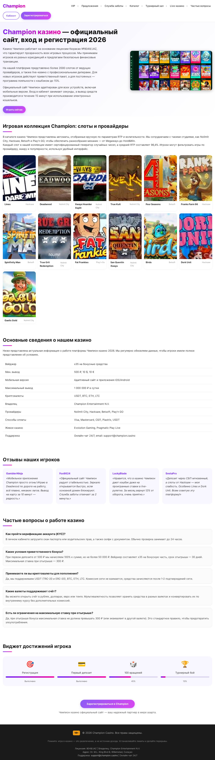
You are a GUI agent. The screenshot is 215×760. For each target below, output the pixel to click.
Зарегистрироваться (36, 15)
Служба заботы (114, 5)
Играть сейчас (14, 109)
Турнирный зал (155, 5)
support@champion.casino (104, 755)
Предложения (90, 5)
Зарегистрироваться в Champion (107, 703)
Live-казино (177, 5)
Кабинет (11, 15)
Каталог (134, 5)
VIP (73, 5)
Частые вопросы (201, 5)
